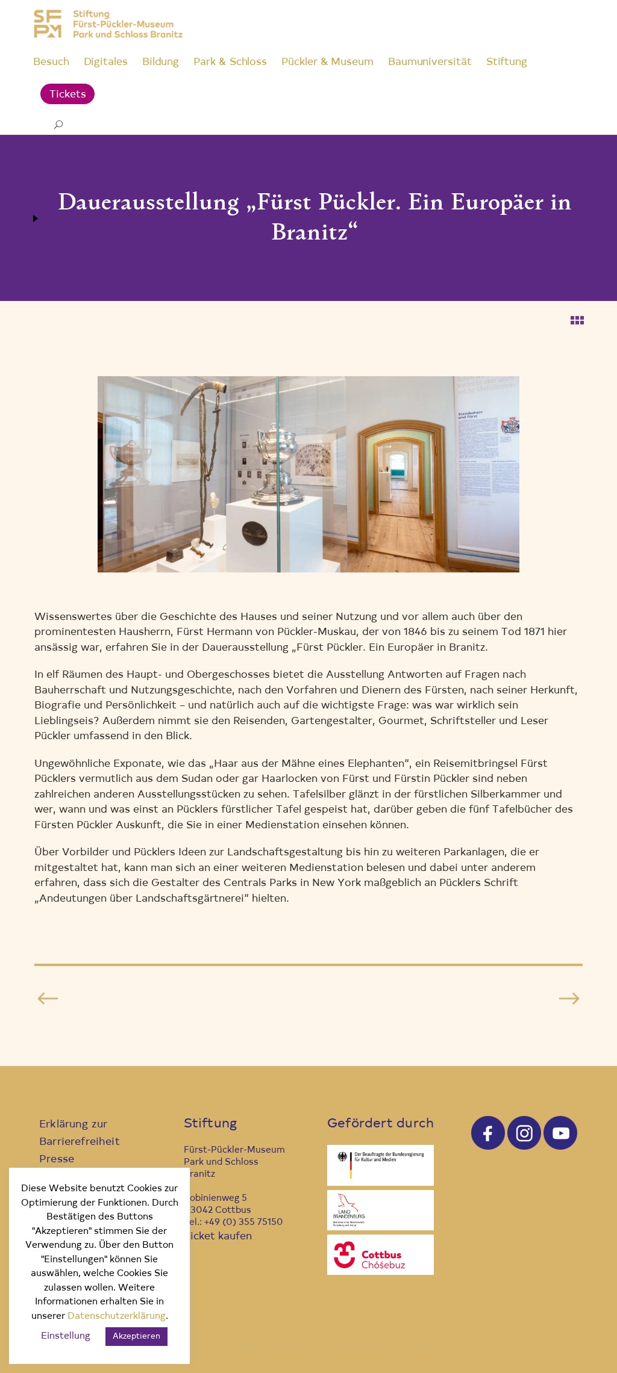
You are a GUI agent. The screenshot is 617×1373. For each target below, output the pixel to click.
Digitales (106, 62)
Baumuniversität (430, 62)
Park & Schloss (230, 62)
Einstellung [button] (65, 1336)
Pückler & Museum (327, 62)
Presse (56, 1159)
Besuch (51, 62)
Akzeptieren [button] (136, 1336)
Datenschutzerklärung (116, 1316)
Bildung (160, 62)
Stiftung (506, 62)
